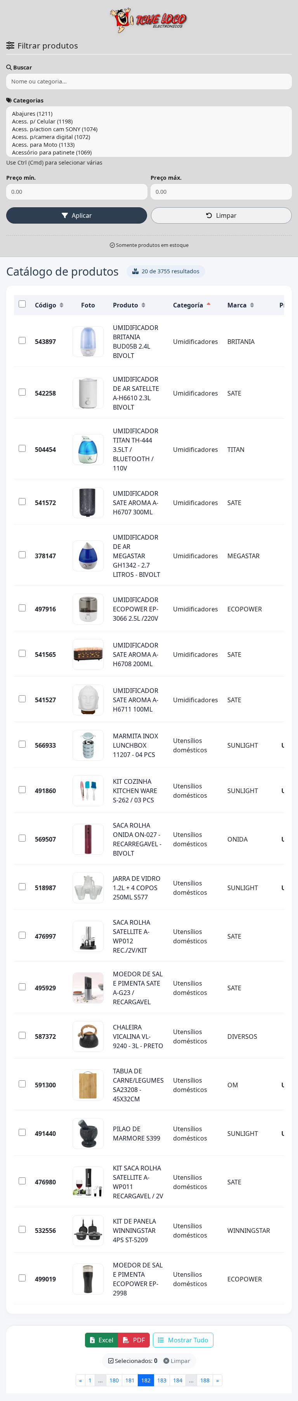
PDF (138, 1340)
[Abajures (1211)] (149, 114)
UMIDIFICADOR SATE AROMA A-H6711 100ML (135, 700)
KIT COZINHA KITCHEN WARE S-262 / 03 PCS (135, 790)
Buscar (22, 67)
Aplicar (81, 215)
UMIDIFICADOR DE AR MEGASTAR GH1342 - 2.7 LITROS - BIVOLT (136, 556)
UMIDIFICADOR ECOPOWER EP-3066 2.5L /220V (135, 609)
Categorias (28, 100)
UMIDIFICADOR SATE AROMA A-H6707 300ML (135, 502)
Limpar (226, 215)
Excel (105, 1340)
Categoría (188, 305)
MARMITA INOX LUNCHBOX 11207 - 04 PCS (135, 745)
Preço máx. (166, 177)
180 (114, 1380)
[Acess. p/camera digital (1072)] (149, 137)
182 (146, 1380)
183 (161, 1380)
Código (45, 305)
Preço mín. (21, 177)
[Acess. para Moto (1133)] (149, 145)
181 (130, 1380)
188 (205, 1380)
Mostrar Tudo (187, 1340)
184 (177, 1380)
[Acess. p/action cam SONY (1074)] (149, 129)
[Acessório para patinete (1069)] (149, 152)
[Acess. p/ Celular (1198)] (149, 121)
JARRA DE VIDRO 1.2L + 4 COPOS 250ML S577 (137, 887)
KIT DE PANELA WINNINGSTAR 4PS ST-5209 (134, 1230)
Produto (125, 305)
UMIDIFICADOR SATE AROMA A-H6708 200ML (135, 654)
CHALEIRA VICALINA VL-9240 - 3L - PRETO (138, 1036)
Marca (237, 305)
